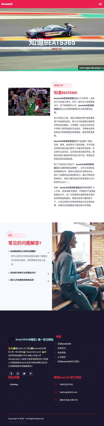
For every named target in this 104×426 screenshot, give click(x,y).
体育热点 (62, 348)
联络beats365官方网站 (68, 361)
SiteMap (14, 384)
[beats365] (36, 339)
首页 (44, 49)
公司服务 (62, 357)
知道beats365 (64, 344)
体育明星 (62, 352)
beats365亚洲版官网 (17, 422)
